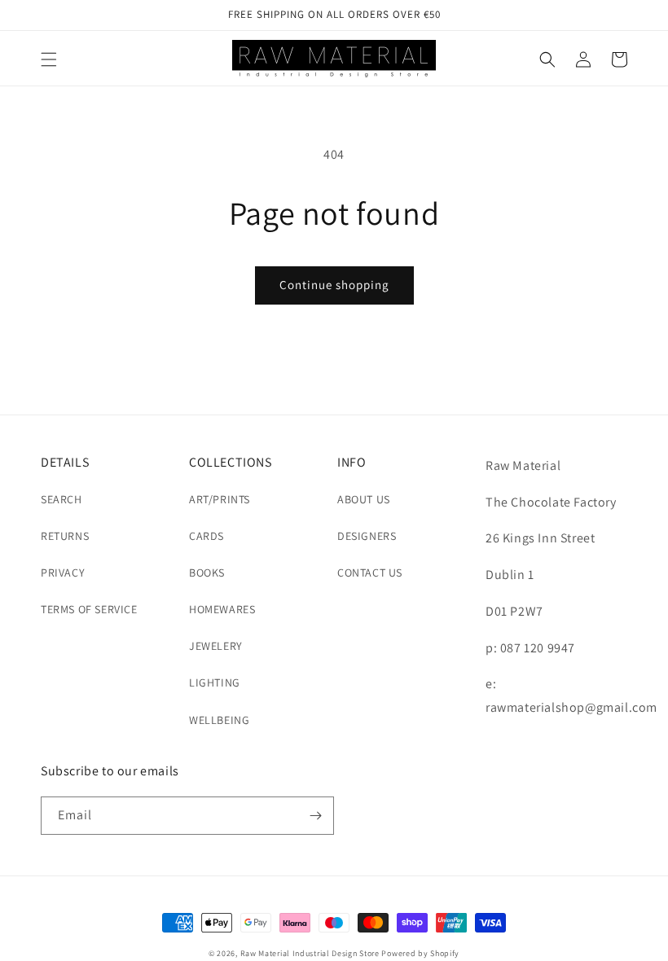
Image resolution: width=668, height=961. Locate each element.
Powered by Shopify (420, 953)
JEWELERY (216, 645)
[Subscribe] (315, 815)
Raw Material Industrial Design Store (310, 953)
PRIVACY (63, 572)
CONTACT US (369, 572)
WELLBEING (219, 720)
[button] (49, 59)
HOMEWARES (222, 609)
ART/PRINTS (219, 499)
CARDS (206, 536)
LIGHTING (214, 682)
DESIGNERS (366, 536)
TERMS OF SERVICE (89, 609)
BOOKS (207, 572)
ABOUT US (363, 499)
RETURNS (65, 536)
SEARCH (61, 499)
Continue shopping (334, 284)
